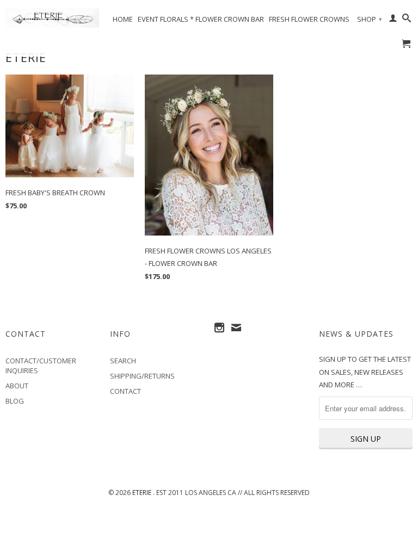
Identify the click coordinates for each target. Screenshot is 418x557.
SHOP (369, 19)
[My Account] (393, 20)
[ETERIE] (52, 18)
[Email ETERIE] (236, 327)
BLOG (14, 401)
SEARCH (123, 361)
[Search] (406, 20)
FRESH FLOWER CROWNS (309, 19)
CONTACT (125, 391)
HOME (123, 19)
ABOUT (16, 386)
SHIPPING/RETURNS (142, 376)
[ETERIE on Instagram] (219, 327)
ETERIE (142, 492)
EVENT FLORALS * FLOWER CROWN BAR (201, 19)
